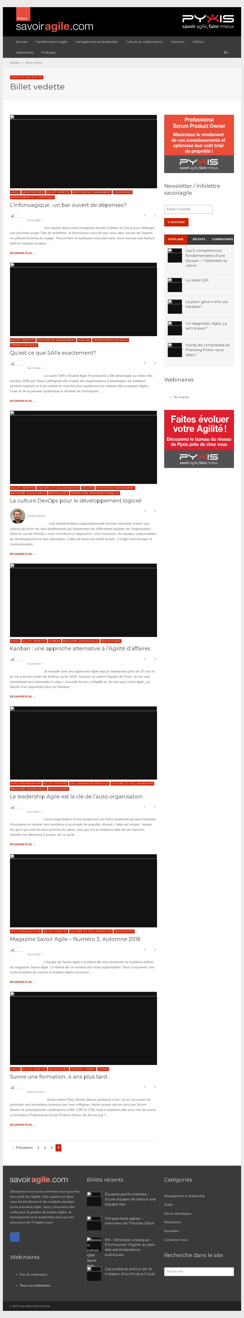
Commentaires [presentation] (222, 239)
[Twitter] (230, 1306)
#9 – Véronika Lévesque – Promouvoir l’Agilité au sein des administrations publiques (130, 1247)
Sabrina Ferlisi (35, 1091)
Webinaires (172, 1222)
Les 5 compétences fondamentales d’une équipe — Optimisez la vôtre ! (206, 258)
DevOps (88, 488)
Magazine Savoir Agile (28, 493)
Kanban (54, 641)
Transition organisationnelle (95, 493)
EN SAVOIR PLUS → (22, 253)
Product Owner (83, 1069)
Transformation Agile (110, 340)
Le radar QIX (197, 280)
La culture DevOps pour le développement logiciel (76, 500)
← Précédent (22, 1147)
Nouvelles (171, 1231)
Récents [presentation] (199, 239)
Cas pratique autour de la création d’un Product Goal (130, 1271)
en (226, 52)
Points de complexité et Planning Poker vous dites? (207, 350)
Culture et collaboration (58, 488)
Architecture (33, 192)
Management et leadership (32, 197)
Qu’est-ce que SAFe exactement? (53, 353)
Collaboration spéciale (89, 783)
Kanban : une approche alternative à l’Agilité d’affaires (80, 648)
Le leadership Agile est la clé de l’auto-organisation (76, 796)
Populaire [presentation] (175, 239)
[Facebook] (15, 1237)
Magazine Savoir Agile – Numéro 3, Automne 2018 (75, 939)
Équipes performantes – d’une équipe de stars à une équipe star (130, 1199)
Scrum (103, 1069)
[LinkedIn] (222, 1306)
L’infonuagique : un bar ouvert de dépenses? (68, 205)
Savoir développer (178, 1213)
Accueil (15, 63)
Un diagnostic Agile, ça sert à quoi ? (206, 326)
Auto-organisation (26, 783)
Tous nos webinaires (35, 1285)
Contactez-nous (176, 1240)
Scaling (84, 340)
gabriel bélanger (36, 515)
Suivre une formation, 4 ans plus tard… (60, 1077)
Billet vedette (58, 192)
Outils (168, 1205)
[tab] (176, 239)
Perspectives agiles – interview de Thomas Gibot (129, 1221)
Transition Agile (24, 345)
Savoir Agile (34, 220)
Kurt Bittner (33, 811)
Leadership (123, 192)
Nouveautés (58, 493)
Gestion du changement (92, 192)
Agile (15, 192)
